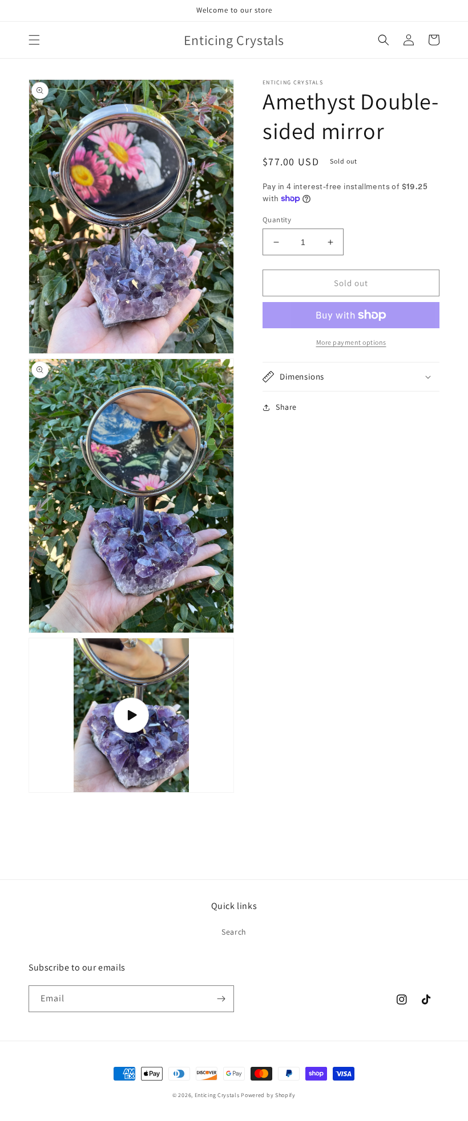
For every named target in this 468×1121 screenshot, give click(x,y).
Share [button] (286, 407)
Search (234, 932)
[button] (34, 39)
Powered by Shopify (268, 1095)
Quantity (277, 220)
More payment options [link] (351, 342)
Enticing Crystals (218, 1095)
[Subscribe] (220, 998)
